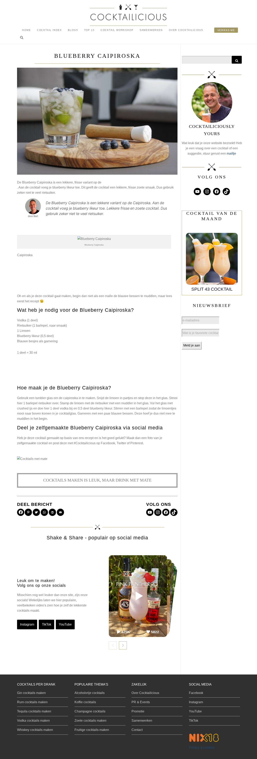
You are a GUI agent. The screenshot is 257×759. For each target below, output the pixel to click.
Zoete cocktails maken (90, 720)
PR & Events (141, 702)
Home (26, 30)
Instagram (27, 624)
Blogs (73, 30)
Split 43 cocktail (212, 289)
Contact (137, 729)
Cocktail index (49, 30)
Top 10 (89, 30)
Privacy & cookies (201, 747)
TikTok (46, 624)
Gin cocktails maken (31, 693)
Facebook (196, 693)
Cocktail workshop (117, 30)
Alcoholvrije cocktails (89, 693)
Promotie (138, 711)
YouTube (65, 624)
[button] (21, 38)
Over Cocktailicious (186, 30)
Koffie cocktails (85, 702)
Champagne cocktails (89, 711)
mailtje (231, 153)
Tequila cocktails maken (34, 711)
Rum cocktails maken (32, 702)
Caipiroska (25, 255)
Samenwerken (151, 30)
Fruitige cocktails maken (91, 729)
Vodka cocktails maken (33, 720)
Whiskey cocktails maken (35, 729)
